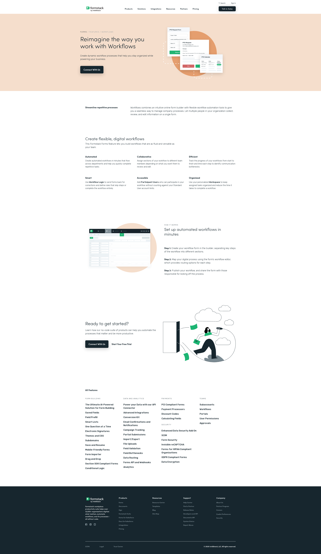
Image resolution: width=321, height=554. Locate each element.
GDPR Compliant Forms (174, 457)
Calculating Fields (171, 418)
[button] (129, 9)
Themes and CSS (94, 435)
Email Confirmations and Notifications (136, 424)
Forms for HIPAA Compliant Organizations (176, 451)
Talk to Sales (227, 8)
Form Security (169, 440)
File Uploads (130, 443)
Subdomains (92, 440)
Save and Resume (95, 445)
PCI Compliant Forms (173, 404)
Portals (204, 414)
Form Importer (93, 454)
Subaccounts (207, 404)
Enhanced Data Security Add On (179, 430)
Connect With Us (92, 69)
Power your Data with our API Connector (139, 406)
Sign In (233, 3)
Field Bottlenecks (133, 453)
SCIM (164, 435)
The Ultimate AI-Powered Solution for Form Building (99, 406)
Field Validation (131, 448)
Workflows (205, 409)
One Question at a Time (98, 426)
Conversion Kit (131, 417)
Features (94, 32)
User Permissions (209, 418)
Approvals (205, 423)
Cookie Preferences (223, 514)
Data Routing (130, 457)
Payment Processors (173, 409)
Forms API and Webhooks (137, 462)
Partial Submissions (134, 434)
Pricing (196, 8)
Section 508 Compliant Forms (101, 463)
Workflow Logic (96, 182)
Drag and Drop (93, 459)
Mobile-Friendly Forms (97, 449)
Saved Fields (92, 412)
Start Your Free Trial (122, 344)
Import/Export (131, 439)
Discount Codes (170, 414)
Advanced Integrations (136, 412)
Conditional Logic (94, 468)
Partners (184, 8)
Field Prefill (91, 417)
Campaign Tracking (134, 430)
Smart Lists (91, 422)
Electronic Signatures (97, 431)
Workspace (214, 182)
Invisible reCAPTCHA (173, 444)
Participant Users (150, 182)
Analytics (128, 467)
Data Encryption (171, 462)
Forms (83, 32)
